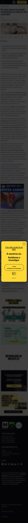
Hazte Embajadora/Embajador (14, 267)
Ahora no (14, 277)
